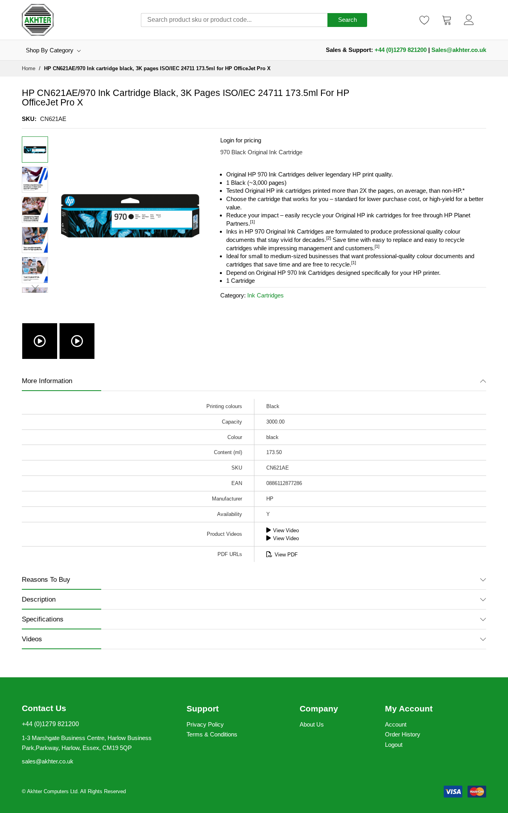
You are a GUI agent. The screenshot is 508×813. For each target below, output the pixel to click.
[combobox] (234, 20)
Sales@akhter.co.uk (458, 49)
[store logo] (38, 20)
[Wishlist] (424, 20)
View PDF (286, 555)
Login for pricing (240, 140)
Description (39, 599)
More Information (47, 381)
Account (395, 724)
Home (28, 68)
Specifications (43, 619)
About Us (312, 724)
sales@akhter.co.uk (47, 761)
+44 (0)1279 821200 (401, 49)
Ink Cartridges (265, 295)
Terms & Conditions (212, 734)
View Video (286, 530)
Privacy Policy (205, 724)
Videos (32, 639)
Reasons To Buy (46, 579)
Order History (402, 734)
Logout (393, 744)
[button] (35, 180)
